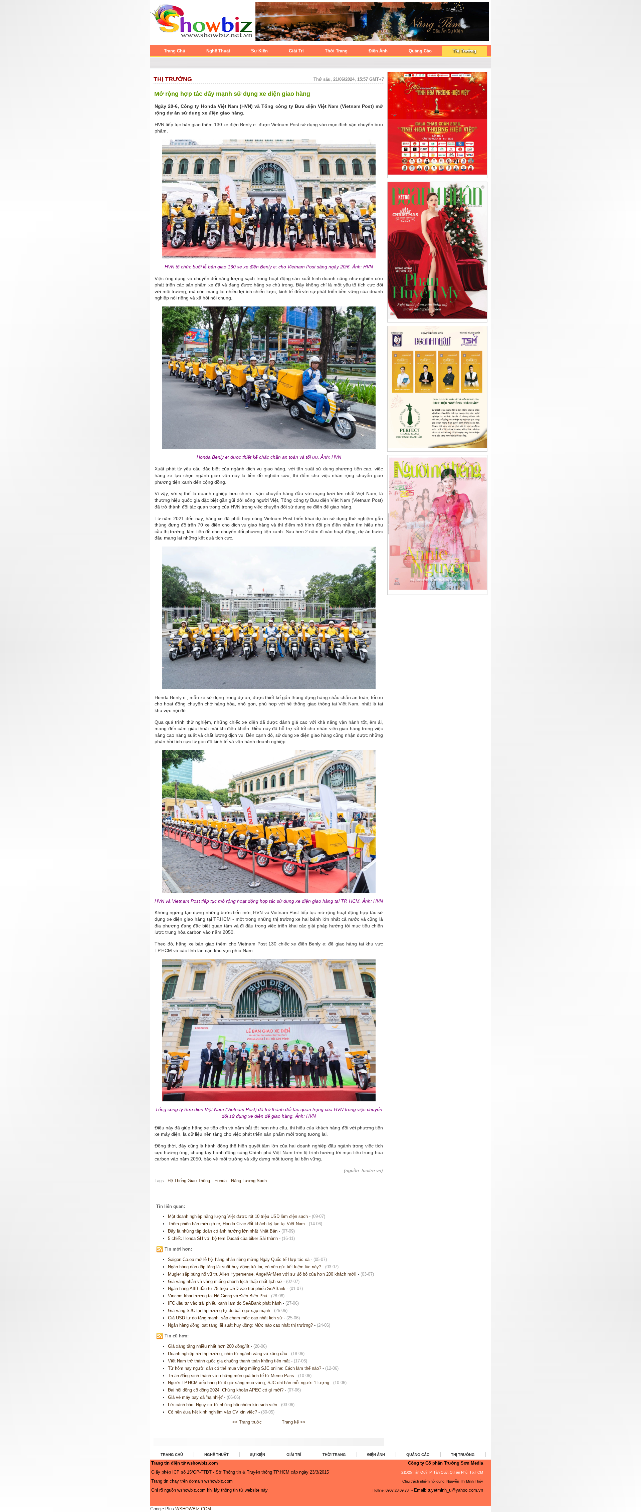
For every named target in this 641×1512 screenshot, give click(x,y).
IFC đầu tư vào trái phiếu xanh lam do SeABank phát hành (224, 1303)
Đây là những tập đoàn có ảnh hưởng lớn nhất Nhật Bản (222, 1231)
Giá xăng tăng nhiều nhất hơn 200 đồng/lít (208, 1346)
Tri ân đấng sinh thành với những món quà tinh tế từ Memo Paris (231, 1375)
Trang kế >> (293, 1422)
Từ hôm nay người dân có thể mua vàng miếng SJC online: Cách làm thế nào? (244, 1368)
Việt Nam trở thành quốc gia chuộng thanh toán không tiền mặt (229, 1360)
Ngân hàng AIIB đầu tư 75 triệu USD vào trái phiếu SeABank (226, 1288)
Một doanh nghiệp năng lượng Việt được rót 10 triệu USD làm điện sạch (238, 1216)
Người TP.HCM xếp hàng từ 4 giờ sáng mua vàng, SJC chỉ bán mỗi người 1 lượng (248, 1382)
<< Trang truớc (247, 1422)
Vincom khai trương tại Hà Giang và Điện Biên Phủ (217, 1295)
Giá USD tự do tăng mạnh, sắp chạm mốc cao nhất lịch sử (225, 1317)
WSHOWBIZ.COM (193, 1508)
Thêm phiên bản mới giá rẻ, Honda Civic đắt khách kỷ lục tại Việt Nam (237, 1223)
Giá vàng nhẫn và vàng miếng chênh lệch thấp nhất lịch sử (225, 1281)
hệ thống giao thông (189, 1180)
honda (220, 1180)
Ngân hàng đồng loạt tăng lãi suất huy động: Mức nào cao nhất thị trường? (240, 1325)
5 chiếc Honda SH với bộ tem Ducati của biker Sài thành (223, 1238)
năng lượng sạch (249, 1180)
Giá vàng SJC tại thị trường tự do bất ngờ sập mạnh (219, 1310)
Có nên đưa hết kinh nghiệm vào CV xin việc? (212, 1412)
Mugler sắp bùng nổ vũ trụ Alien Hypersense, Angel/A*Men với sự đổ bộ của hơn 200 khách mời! (262, 1274)
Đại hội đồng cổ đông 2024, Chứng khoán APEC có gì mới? (225, 1389)
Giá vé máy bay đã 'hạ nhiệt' (195, 1397)
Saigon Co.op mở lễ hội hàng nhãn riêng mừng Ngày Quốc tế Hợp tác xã (238, 1259)
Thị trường (173, 79)
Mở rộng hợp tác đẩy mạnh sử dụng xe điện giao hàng (232, 93)
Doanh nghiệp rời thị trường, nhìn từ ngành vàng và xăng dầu (227, 1353)
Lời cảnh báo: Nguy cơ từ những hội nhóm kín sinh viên (222, 1404)
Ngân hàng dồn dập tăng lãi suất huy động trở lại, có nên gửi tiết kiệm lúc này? (244, 1266)
